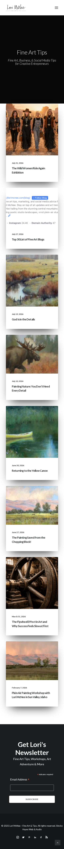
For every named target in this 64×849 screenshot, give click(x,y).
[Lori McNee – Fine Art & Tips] (16, 7)
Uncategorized (22, 111)
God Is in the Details (23, 319)
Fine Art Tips (44, 195)
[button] (56, 7)
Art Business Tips (42, 570)
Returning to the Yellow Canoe (30, 470)
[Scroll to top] (57, 842)
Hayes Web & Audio (32, 829)
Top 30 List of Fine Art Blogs (28, 239)
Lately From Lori (42, 111)
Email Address (19, 780)
